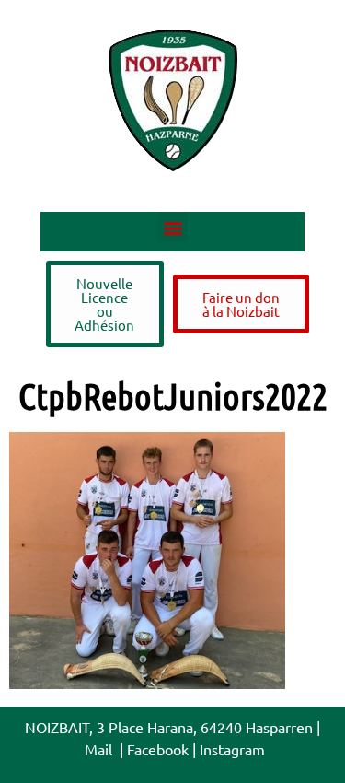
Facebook (158, 749)
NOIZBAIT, (59, 727)
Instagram (232, 749)
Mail (100, 749)
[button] (172, 227)
